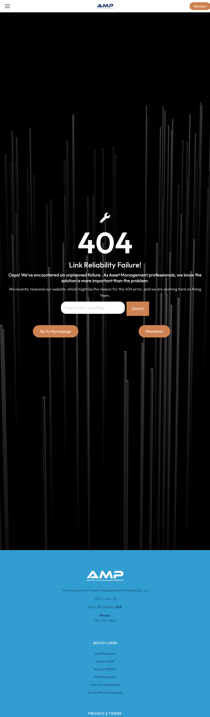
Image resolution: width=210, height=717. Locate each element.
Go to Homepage (55, 331)
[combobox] (93, 308)
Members (154, 331)
